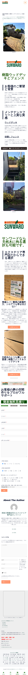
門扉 (10, 660)
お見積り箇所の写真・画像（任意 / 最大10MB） (12, 485)
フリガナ (3, 416)
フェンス (14, 660)
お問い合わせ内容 (5, 440)
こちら (16, 617)
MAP (23, 632)
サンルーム (18, 655)
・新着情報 (3, 624)
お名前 (3, 410)
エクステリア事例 (14, 652)
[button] (2, 38)
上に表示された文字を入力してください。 (11, 576)
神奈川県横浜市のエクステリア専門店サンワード (17, 669)
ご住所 (3, 428)
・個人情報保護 (4, 625)
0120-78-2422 (5, 643)
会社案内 (4, 622)
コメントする (6, 17)
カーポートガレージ (16, 659)
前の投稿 (14, 529)
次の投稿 (14, 532)
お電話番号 (4, 422)
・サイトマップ (4, 627)
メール (3, 434)
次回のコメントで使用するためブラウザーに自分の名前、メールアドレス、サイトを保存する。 (22, 564)
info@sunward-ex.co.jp (6, 647)
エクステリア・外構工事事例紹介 (17, 17)
